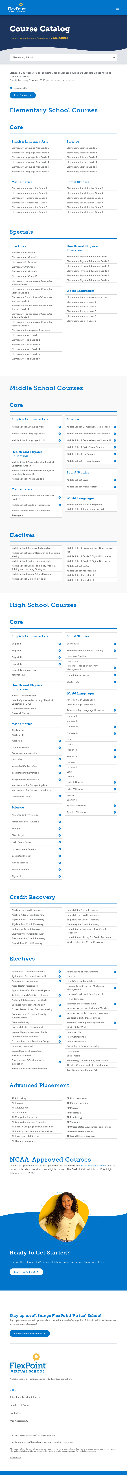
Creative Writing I (21, 1022)
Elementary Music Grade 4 (26, 349)
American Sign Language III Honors (85, 710)
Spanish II (72, 799)
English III (17, 657)
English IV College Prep (24, 670)
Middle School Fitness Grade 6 (28, 478)
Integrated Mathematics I (25, 766)
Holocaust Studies (76, 656)
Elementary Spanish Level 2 (81, 306)
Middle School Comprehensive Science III (89, 440)
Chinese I (72, 716)
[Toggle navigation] (117, 8)
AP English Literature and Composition (32, 1131)
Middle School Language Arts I (28, 426)
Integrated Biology (21, 855)
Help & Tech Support (21, 1405)
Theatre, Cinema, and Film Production (87, 1065)
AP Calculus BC (20, 1112)
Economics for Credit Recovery (28, 938)
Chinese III (72, 726)
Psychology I (73, 1051)
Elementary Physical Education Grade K (88, 280)
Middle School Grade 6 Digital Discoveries (89, 556)
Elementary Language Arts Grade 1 (30, 147)
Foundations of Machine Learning (30, 1068)
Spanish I (71, 795)
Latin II (70, 776)
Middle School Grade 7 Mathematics (31, 510)
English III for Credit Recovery (83, 915)
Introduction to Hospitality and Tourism (88, 1008)
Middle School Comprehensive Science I (88, 426)
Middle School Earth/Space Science (85, 447)
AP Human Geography (23, 1141)
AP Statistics (73, 1122)
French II (71, 744)
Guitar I (71, 976)
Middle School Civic (77, 479)
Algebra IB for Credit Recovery (28, 919)
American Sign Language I (81, 699)
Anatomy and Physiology (25, 814)
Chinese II (72, 720)
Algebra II (17, 740)
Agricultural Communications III (29, 976)
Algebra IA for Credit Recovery (28, 914)
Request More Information (28, 1333)
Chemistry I (18, 835)
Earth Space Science (22, 842)
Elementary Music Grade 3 (26, 344)
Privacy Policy (15, 1458)
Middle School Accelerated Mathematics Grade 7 (33, 497)
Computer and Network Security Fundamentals (29, 1016)
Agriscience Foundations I (25, 981)
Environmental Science (24, 849)
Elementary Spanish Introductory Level (87, 297)
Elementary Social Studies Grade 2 (85, 193)
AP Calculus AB (20, 1107)
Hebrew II (72, 767)
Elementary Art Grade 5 (24, 271)
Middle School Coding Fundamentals (31, 561)
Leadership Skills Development (83, 1017)
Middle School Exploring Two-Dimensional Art (90, 550)
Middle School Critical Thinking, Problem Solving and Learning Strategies (34, 567)
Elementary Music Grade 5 (26, 354)
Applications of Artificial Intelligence (31, 990)
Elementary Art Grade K (24, 276)
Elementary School (23, 57)
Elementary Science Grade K (82, 171)
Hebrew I (71, 762)
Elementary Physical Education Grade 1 (88, 256)
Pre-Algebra (18, 515)
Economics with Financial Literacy (85, 650)
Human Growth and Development (85, 994)
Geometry (17, 759)
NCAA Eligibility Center (93, 1165)
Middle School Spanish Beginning (85, 504)
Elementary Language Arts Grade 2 (30, 152)
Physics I (16, 876)
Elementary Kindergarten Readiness (31, 330)
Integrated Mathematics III (25, 779)
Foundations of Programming (83, 971)
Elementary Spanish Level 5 (81, 320)
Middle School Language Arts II (28, 433)
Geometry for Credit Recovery (83, 924)
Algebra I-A (18, 730)
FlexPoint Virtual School (22, 37)
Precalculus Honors (22, 795)
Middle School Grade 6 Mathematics (31, 504)
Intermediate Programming (81, 1003)
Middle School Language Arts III (28, 440)
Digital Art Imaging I (22, 1046)
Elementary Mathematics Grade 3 (29, 197)
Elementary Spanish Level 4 (81, 316)
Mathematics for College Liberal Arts (31, 790)
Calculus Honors (20, 747)
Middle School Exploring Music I (29, 578)
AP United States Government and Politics (89, 1126)
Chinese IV (72, 733)
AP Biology (17, 1103)
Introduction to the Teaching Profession (88, 1013)
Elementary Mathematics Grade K (29, 212)
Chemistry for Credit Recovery (28, 933)
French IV (72, 756)
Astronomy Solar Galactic (25, 821)
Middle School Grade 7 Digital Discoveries (89, 561)
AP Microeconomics (77, 1103)
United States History (78, 675)
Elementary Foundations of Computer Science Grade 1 (32, 283)
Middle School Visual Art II (80, 580)
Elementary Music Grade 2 (26, 339)
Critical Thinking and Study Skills (29, 1032)
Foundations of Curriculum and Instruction (28, 1062)
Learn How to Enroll (24, 1271)
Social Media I (74, 1055)
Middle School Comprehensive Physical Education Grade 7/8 (33, 472)
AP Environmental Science (26, 1136)
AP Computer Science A (24, 1117)
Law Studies (73, 661)
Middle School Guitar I (78, 566)
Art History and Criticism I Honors (30, 995)
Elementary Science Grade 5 (82, 166)
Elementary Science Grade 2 (82, 152)
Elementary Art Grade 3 (24, 262)
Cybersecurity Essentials (25, 1036)
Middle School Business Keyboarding (31, 548)
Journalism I (18, 674)
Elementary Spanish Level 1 (81, 301)
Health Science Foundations (81, 981)
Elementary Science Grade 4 (82, 162)
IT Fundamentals (76, 998)
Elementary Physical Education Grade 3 (88, 266)
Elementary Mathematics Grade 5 (29, 207)
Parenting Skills (75, 1032)
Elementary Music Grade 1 (26, 335)
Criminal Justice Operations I (27, 1027)
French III (72, 749)
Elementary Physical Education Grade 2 (88, 261)
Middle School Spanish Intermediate (86, 509)
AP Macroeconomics (78, 1098)
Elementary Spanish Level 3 (81, 311)
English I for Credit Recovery (27, 943)
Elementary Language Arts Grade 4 (30, 162)
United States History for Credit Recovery (89, 937)
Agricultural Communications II (28, 971)
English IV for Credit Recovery (83, 919)
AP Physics (72, 1107)
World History (74, 682)
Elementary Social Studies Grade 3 (85, 197)
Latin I (70, 771)
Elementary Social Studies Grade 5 (85, 207)
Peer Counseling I (76, 1036)
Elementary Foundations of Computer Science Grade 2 (32, 291)
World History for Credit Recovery (85, 942)
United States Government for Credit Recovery (86, 931)
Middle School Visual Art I (80, 575)
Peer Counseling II (76, 1041)
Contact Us (16, 1413)
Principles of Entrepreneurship (83, 1046)
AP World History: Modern (81, 1136)
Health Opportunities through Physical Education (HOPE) (32, 702)
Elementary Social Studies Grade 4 (85, 202)
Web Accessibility (19, 1420)
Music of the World (77, 1027)
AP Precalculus (75, 1112)
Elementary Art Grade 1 (24, 252)
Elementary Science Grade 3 (82, 157)
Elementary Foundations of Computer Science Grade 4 (32, 307)
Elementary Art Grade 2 (24, 257)
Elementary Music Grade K (26, 358)
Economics (73, 643)
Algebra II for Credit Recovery (27, 924)
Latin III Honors (75, 782)
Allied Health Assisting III (25, 985)
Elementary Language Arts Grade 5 (30, 166)
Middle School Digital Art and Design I (32, 574)
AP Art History (19, 1098)
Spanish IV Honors (76, 812)
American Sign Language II (81, 704)
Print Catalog (21, 95)
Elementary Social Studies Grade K (85, 212)
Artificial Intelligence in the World (29, 1000)
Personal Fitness (20, 713)
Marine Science (20, 862)
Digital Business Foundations (27, 1050)
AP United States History (80, 1131)
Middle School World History (82, 486)
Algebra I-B (18, 734)
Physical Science (20, 869)
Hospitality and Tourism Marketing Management (85, 988)
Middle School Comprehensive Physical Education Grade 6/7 (33, 464)
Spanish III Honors (76, 805)
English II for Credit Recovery (82, 910)
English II (16, 650)
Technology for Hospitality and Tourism (88, 1060)
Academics (42, 37)
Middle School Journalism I (81, 570)
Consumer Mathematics (24, 753)
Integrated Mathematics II (25, 772)
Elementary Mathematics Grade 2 (29, 193)
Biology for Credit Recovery (27, 929)
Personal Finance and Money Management (82, 667)
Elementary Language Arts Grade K (30, 171)
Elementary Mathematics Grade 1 (29, 188)
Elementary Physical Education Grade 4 (88, 270)
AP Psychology (75, 1117)
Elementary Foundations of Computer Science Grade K (32, 324)
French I (71, 739)
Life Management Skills (24, 708)
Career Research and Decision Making (32, 1009)
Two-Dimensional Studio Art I (82, 1070)
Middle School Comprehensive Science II (88, 433)
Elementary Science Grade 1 (82, 147)
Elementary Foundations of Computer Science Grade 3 (32, 299)
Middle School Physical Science (83, 461)
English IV (17, 664)
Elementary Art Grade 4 (24, 266)
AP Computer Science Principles (29, 1122)
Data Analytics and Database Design (31, 1041)
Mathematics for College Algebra (29, 785)
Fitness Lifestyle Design (24, 695)
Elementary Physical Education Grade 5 (88, 275)
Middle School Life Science (81, 454)
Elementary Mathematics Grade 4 (29, 202)
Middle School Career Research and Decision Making (36, 554)
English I (16, 643)
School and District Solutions (25, 1397)
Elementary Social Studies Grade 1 (85, 188)
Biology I (16, 828)
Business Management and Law (28, 1004)
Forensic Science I (21, 1055)
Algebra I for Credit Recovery (27, 910)
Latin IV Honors (75, 789)
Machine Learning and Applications (85, 1022)
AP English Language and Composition (32, 1126)
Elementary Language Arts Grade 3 (30, 157)
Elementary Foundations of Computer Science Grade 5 (32, 315)
